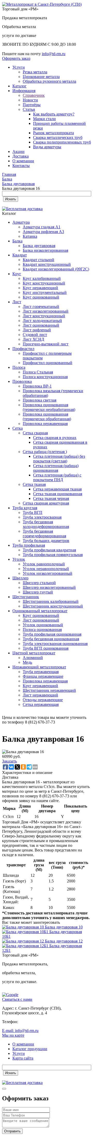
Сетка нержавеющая (41, 704)
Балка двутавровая (39, 245)
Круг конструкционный (44, 283)
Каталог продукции (29, 1049)
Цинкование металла (41, 76)
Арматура (21, 222)
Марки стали (44, 119)
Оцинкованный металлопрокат (39, 611)
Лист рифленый (37, 330)
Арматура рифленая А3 (43, 231)
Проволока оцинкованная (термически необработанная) (49, 407)
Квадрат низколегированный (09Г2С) (56, 269)
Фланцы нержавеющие (43, 676)
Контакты (21, 165)
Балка (17, 241)
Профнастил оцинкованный (47, 362)
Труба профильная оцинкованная (52, 634)
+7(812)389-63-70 (17, 49)
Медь (27, 662)
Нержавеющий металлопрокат (39, 667)
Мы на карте (13, 1035)
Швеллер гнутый (38, 592)
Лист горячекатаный (41, 306)
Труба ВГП (32, 512)
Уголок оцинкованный (43, 625)
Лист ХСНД (33, 339)
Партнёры (32, 104)
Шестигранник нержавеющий (49, 690)
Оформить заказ (16, 58)
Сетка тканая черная (51, 498)
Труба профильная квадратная (49, 550)
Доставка (20, 156)
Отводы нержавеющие (43, 700)
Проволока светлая (39, 400)
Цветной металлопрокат (33, 653)
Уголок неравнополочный (46, 568)
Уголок (18, 559)
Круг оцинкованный (41, 297)
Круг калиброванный (42, 278)
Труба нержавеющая (41, 671)
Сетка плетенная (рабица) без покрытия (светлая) (59, 458)
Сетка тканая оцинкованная (57, 494)
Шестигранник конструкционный (53, 606)
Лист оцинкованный (41, 325)
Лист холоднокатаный (42, 320)
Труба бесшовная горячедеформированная (44, 533)
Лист (16, 302)
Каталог (19, 86)
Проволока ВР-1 (37, 386)
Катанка (30, 236)
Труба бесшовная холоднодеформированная (46, 524)
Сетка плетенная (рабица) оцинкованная (56, 468)
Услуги (18, 67)
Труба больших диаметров (46, 540)
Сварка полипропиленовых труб (62, 142)
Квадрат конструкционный (47, 264)
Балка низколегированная (45, 250)
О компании (23, 161)
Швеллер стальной (39, 582)
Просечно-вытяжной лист (45, 344)
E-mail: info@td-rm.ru (20, 1030)
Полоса (18, 367)
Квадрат (19, 255)
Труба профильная (28, 545)
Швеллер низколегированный (49, 587)
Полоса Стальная (38, 372)
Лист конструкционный (44, 316)
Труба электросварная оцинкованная (55, 643)
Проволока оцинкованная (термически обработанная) (47, 416)
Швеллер (20, 578)
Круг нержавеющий (40, 288)
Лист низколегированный (45, 311)
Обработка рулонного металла (49, 81)
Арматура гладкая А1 (41, 227)
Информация (23, 90)
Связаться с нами (17, 999)
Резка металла (35, 72)
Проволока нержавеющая (45, 423)
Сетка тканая (34, 484)
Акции (18, 151)
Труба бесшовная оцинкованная (51, 639)
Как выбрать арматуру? (53, 114)
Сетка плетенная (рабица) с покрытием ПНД (57, 477)
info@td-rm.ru (53, 53)
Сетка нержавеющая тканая (57, 489)
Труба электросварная (42, 517)
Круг (16, 274)
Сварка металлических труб (57, 137)
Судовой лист (35, 334)
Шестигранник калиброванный (51, 601)
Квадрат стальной (38, 259)
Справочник (34, 95)
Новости (30, 100)
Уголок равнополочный (44, 564)
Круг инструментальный (45, 292)
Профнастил (23, 348)
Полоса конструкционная (45, 377)
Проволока (22, 381)
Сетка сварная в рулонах (54, 437)
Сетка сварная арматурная (46, 503)
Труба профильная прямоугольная (53, 554)
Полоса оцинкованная (42, 629)
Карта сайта (22, 1058)
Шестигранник (25, 597)
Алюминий (33, 657)
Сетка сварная (35, 433)
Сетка (17, 428)
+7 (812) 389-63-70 (35, 1021)
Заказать (9, 761)
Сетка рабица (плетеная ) (45, 451)
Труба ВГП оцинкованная (45, 648)
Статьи (29, 109)
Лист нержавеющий (40, 695)
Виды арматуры (47, 147)
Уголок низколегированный (47, 573)
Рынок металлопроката (53, 133)
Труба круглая (24, 508)
